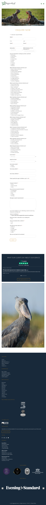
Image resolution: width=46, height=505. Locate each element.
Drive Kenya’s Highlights (16, 118)
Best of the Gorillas (15, 147)
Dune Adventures (14, 102)
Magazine (13, 230)
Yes (12, 218)
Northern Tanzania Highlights (17, 135)
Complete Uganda (15, 141)
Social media (13, 229)
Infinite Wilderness (15, 132)
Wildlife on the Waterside (16, 111)
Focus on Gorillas (14, 143)
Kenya (12, 61)
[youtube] (8, 437)
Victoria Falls (14, 59)
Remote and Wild (14, 131)
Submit (13, 239)
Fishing (12, 194)
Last (24, 41)
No (12, 223)
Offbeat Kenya (14, 121)
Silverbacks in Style (15, 148)
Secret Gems (13, 75)
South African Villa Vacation (17, 89)
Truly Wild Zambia (15, 109)
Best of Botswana (14, 73)
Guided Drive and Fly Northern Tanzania (19, 129)
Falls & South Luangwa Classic (17, 115)
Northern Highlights (15, 80)
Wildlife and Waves (15, 119)
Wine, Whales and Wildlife (16, 92)
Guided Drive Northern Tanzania (18, 128)
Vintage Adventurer (15, 78)
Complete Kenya (14, 123)
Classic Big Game (14, 79)
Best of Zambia (14, 113)
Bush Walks (13, 191)
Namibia (13, 57)
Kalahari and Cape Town (16, 95)
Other (12, 232)
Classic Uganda (14, 142)
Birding (12, 195)
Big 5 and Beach (14, 87)
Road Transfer (14, 185)
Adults (12, 165)
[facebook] (2, 437)
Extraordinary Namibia (16, 99)
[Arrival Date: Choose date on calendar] (35, 156)
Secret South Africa (15, 84)
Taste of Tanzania (14, 136)
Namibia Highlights (15, 98)
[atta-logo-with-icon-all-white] (23, 405)
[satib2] (5, 422)
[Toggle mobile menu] (43, 3)
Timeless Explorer (15, 77)
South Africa (13, 56)
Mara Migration (14, 122)
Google (12, 228)
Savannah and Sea (15, 133)
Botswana (13, 55)
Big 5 (12, 193)
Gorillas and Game (15, 152)
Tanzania (13, 63)
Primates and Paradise (16, 149)
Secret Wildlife (14, 101)
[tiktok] (6, 437)
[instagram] (4, 437)
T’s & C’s (28, 503)
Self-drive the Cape (15, 85)
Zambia (12, 60)
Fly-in (12, 184)
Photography (14, 190)
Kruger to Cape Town (15, 88)
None (12, 187)
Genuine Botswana (15, 74)
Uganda (12, 64)
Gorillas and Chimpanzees (16, 139)
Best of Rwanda (14, 151)
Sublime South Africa (15, 91)
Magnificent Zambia (15, 108)
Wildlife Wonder (14, 70)
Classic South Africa (15, 93)
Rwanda (13, 65)
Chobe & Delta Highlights (16, 71)
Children (13, 166)
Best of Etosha (14, 103)
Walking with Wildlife (15, 107)
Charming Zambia (15, 112)
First (11, 41)
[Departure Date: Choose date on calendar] (35, 161)
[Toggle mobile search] (41, 3)
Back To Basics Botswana (16, 69)
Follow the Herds (14, 125)
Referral (13, 226)
